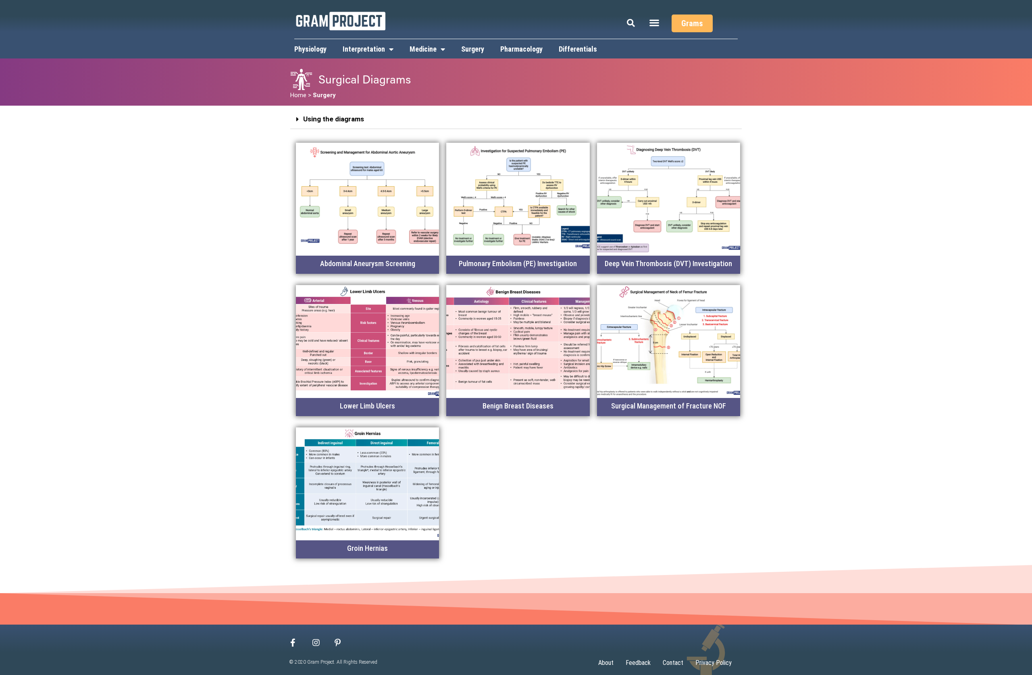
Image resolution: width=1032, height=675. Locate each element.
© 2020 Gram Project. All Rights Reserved (333, 662)
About (606, 663)
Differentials (578, 49)
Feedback (638, 663)
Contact (673, 663)
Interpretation (364, 49)
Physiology (310, 49)
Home (298, 95)
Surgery (472, 49)
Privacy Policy (713, 663)
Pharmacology (521, 49)
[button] (654, 22)
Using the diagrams (333, 119)
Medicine (423, 49)
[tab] (516, 119)
